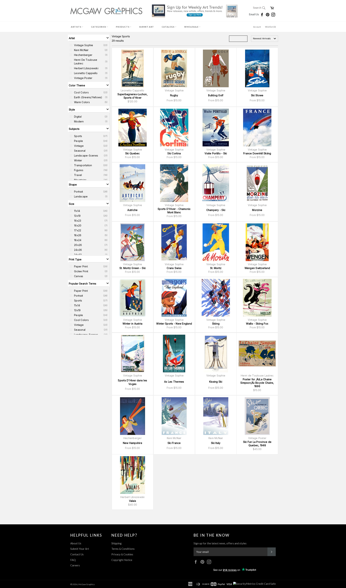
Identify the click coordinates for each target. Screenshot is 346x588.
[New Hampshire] (132, 416)
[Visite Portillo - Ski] (216, 127)
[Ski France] (174, 416)
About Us (75, 543)
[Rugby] (174, 68)
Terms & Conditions (123, 548)
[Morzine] (257, 183)
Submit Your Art (79, 548)
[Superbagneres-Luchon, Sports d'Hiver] (132, 68)
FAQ (73, 559)
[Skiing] (216, 298)
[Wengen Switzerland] (257, 242)
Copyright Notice (121, 559)
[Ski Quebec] (132, 127)
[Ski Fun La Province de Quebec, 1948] (257, 416)
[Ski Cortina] (174, 127)
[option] (88, 45)
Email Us (254, 14)
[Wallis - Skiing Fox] (257, 298)
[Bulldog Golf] (216, 68)
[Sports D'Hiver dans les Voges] (132, 353)
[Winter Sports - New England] (174, 298)
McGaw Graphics (86, 584)
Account (257, 27)
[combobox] (264, 39)
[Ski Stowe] (257, 68)
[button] (89, 38)
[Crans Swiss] (174, 242)
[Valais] (132, 475)
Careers (75, 565)
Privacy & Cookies (122, 554)
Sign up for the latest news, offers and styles (220, 543)
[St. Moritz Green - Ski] (132, 242)
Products (123, 26)
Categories (99, 26)
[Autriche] (132, 183)
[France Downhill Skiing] (257, 127)
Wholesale (191, 26)
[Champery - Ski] (216, 183)
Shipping (116, 543)
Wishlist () (270, 27)
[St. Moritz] (216, 242)
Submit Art (146, 26)
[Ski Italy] (216, 416)
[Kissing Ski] (216, 353)
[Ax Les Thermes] (174, 353)
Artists (76, 26)
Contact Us (77, 554)
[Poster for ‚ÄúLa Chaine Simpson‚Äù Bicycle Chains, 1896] (257, 353)
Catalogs (168, 26)
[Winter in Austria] (132, 298)
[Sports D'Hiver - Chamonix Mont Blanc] (174, 183)
